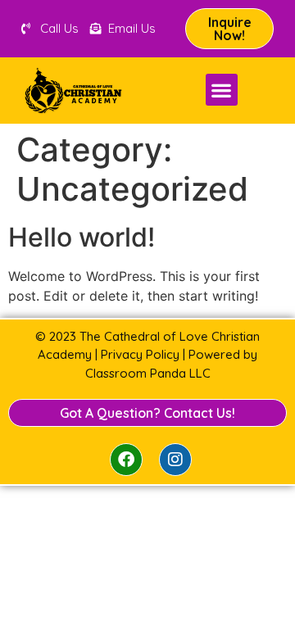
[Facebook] (126, 459)
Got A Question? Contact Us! (147, 413)
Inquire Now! (230, 28)
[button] (222, 90)
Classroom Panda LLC (148, 373)
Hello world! (81, 237)
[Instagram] (175, 459)
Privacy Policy (140, 354)
